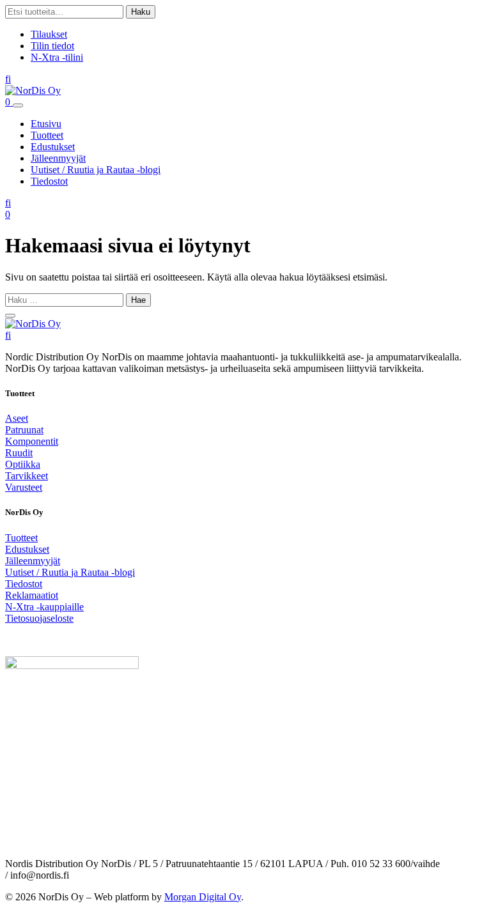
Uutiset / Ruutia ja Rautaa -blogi (95, 169)
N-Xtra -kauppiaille (44, 606)
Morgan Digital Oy (202, 896)
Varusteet (23, 487)
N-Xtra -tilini (57, 57)
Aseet (16, 418)
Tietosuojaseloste (39, 618)
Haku (140, 12)
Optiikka (22, 464)
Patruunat (24, 429)
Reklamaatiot (31, 595)
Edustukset (53, 146)
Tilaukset (49, 34)
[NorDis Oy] (33, 323)
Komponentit (31, 441)
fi (8, 78)
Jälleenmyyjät (58, 158)
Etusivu (46, 123)
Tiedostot (49, 181)
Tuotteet (47, 135)
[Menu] (18, 105)
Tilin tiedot (52, 45)
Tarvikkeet (26, 475)
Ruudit (19, 452)
